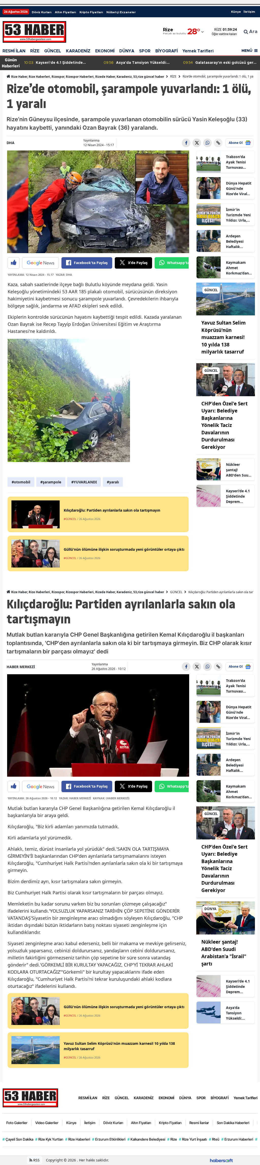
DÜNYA (126, 51)
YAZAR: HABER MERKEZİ (75, 798)
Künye (236, 11)
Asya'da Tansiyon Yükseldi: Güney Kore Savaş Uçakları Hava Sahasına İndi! (238, 1013)
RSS (36, 1160)
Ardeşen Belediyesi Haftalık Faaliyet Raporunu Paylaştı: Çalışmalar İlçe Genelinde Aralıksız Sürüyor (238, 241)
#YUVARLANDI (84, 482)
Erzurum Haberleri (237, 1139)
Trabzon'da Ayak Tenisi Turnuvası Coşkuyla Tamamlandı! (237, 162)
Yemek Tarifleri (198, 51)
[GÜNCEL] (225, 298)
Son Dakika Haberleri (233, 1123)
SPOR (145, 51)
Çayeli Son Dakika (18, 1139)
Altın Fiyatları (65, 12)
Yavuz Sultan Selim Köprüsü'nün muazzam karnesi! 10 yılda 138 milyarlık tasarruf (223, 337)
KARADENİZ (78, 51)
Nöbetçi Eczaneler (121, 12)
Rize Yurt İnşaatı (193, 1139)
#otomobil (21, 482)
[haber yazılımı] (221, 1160)
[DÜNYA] (225, 918)
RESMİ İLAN (14, 51)
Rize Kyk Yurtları (49, 1139)
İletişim (249, 11)
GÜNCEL (52, 51)
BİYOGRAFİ (166, 51)
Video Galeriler (46, 1123)
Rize (172, 1139)
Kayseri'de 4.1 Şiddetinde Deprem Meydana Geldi (239, 496)
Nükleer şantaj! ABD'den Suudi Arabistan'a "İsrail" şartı (239, 470)
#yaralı (113, 482)
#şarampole (50, 482)
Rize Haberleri (77, 1139)
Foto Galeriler (16, 1123)
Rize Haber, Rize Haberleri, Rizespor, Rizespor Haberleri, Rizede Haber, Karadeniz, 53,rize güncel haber (87, 76)
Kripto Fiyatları (91, 12)
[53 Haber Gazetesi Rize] (30, 1097)
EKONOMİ (105, 51)
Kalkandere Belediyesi (146, 1139)
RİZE (34, 51)
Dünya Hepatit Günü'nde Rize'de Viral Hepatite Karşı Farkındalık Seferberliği (238, 188)
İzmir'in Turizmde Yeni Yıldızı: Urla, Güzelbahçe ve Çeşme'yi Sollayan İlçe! (238, 215)
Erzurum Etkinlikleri (108, 1139)
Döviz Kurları (41, 12)
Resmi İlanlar (199, 1123)
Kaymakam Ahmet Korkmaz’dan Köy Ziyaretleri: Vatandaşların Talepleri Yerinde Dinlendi (238, 268)
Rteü (214, 1139)
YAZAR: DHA (64, 275)
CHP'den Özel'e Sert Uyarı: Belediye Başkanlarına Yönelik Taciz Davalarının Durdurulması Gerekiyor (224, 425)
